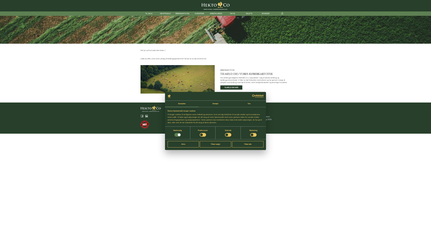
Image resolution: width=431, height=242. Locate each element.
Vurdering (199, 14)
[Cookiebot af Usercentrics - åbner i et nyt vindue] (254, 96)
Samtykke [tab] (182, 104)
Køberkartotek (182, 14)
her (205, 59)
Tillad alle (248, 144)
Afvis (183, 144)
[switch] (203, 135)
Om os (232, 14)
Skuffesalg (165, 14)
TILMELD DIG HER (231, 87)
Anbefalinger (216, 14)
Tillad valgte (215, 144)
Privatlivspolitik (260, 114)
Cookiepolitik (259, 111)
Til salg (148, 14)
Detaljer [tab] (215, 104)
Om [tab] (249, 104)
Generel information (262, 117)
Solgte (249, 14)
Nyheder (265, 14)
